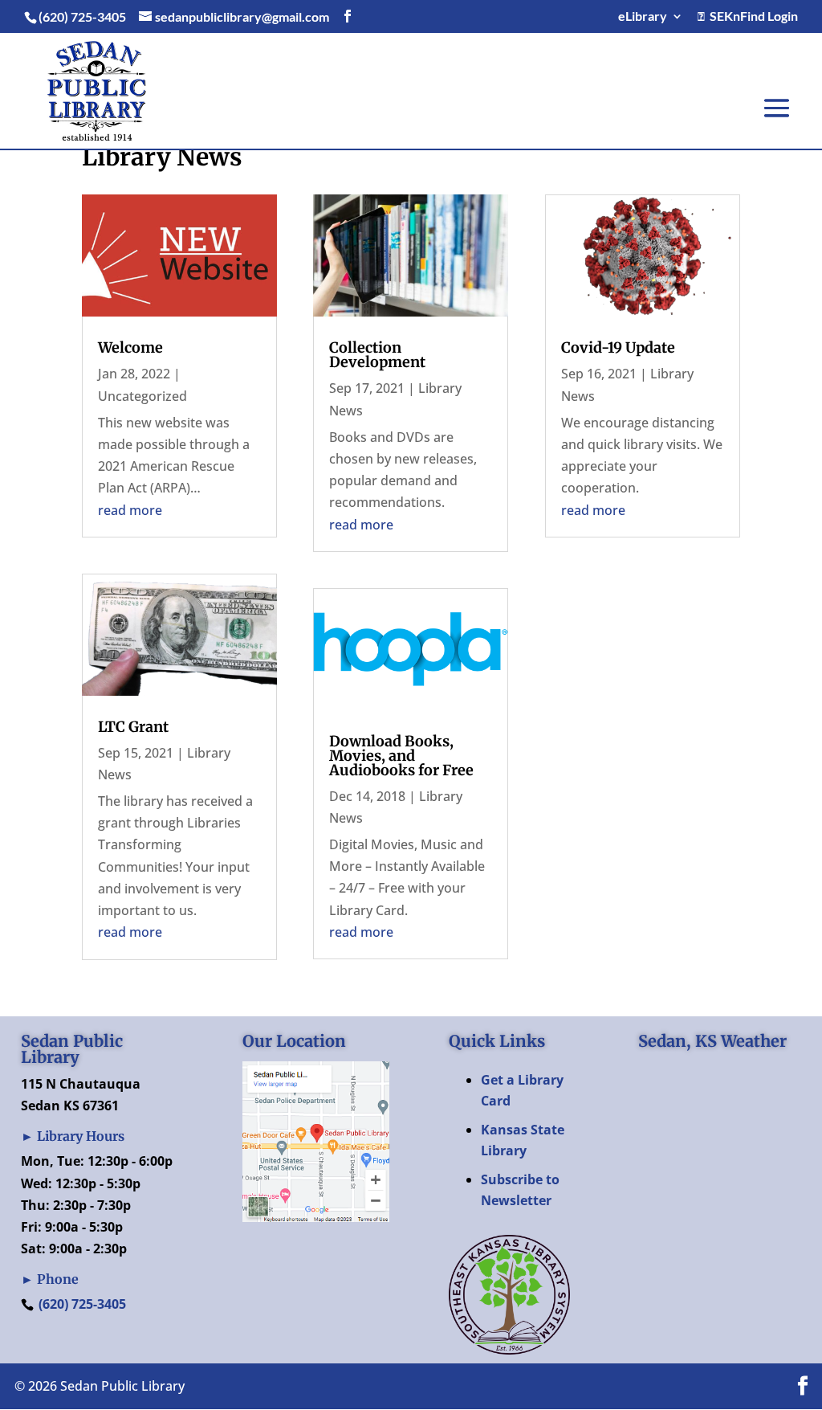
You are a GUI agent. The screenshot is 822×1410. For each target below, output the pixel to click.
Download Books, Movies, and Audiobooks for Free (401, 755)
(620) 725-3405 (82, 1304)
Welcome (130, 347)
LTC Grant (133, 726)
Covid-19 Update (618, 347)
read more (130, 510)
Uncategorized (142, 396)
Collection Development (377, 354)
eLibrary (642, 16)
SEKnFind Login (751, 16)
